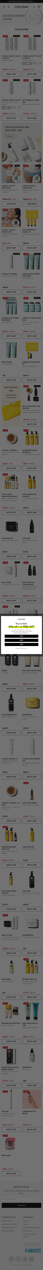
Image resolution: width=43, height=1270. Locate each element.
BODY (21, 640)
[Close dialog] (41, 617)
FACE (21, 636)
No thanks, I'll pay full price (21, 648)
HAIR (21, 644)
